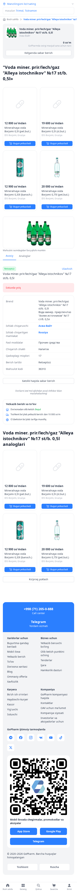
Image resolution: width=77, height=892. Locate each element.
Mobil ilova (13, 651)
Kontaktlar (47, 703)
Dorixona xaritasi (17, 666)
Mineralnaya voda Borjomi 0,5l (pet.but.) (17, 129)
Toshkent (22, 867)
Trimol (19, 10)
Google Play (53, 831)
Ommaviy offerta (17, 676)
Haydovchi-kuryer (17, 699)
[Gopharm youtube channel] (50, 737)
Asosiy (9, 255)
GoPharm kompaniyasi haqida (54, 696)
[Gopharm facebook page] (20, 737)
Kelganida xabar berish (39, 53)
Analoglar (25, 256)
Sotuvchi (12, 714)
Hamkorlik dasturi (51, 670)
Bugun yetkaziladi (22, 143)
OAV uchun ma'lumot (53, 708)
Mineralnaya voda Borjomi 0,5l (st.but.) (54, 129)
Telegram (38, 622)
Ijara (43, 665)
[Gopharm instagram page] (30, 737)
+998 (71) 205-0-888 (38, 609)
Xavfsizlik (12, 681)
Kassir (11, 704)
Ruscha (54, 867)
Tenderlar (46, 660)
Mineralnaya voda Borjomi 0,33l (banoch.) (18, 192)
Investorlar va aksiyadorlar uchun (52, 719)
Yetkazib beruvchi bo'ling (51, 644)
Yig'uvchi (12, 709)
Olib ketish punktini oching (52, 653)
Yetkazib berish (16, 656)
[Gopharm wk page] (40, 737)
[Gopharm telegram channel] (10, 737)
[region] (38, 232)
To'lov (10, 661)
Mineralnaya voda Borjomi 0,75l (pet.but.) (55, 192)
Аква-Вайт (24, 35)
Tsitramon (31, 10)
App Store (23, 831)
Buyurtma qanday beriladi (18, 644)
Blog (10, 671)
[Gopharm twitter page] (10, 747)
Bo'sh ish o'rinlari (17, 694)
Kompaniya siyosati (52, 713)
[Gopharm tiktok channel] (60, 737)
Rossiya (43, 332)
